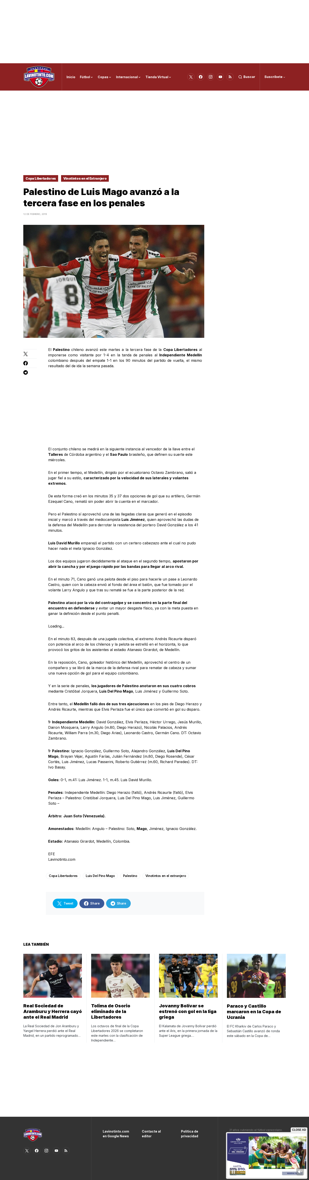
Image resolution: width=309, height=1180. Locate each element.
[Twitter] (191, 76)
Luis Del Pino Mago (100, 876)
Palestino (130, 876)
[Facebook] (200, 76)
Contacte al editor (151, 1133)
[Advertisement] (154, 31)
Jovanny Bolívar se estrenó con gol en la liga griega (187, 1011)
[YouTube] (220, 76)
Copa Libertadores (41, 178)
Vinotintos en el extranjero (165, 876)
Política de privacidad (189, 1133)
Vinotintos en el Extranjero (85, 178)
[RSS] (230, 76)
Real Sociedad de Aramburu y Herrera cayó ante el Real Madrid (52, 1011)
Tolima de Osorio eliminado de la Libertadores (110, 1011)
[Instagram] (210, 76)
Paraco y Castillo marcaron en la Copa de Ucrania (254, 1011)
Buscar (249, 77)
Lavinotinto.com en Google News (115, 1133)
